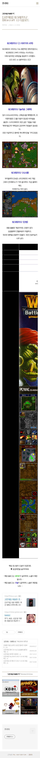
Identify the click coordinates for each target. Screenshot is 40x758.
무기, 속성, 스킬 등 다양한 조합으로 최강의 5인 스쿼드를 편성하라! (13, 620)
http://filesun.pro (11, 596)
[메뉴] (37, 3)
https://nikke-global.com (14, 612)
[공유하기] (9, 632)
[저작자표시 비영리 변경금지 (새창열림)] (28, 632)
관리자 (30, 754)
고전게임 (6, 641)
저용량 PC (13, 641)
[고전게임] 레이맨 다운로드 (11, 654)
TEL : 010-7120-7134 (19, 754)
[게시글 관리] (12, 632)
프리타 (5, 3)
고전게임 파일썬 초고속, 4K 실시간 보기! (13, 599)
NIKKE (7, 615)
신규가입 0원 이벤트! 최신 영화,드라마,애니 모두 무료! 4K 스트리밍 (13, 604)
